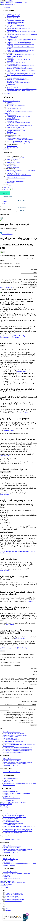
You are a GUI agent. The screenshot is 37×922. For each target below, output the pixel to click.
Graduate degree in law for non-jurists (17, 40)
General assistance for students (15, 129)
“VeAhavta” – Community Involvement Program (20, 139)
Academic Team (11, 165)
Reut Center (10, 132)
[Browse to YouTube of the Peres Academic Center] (13, 896)
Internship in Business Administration (17, 78)
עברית (5, 201)
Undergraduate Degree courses (11, 14)
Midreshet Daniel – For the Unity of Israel (18, 143)
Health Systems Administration (15, 25)
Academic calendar (12, 146)
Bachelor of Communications (15, 27)
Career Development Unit (14, 108)
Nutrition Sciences (12, 23)
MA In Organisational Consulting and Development (17, 762)
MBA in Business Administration (12, 759)
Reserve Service (11, 115)
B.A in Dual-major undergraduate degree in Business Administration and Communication (17, 751)
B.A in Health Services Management (13, 741)
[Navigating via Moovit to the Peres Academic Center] (6, 908)
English (9, 110)
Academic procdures (12, 147)
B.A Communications (9, 743)
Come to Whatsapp (7, 234)
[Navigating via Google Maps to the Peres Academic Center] (7, 910)
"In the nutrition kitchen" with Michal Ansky (19, 59)
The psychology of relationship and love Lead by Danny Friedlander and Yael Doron (20, 66)
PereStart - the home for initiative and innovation (20, 68)
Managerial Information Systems (16, 20)
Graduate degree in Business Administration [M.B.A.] (21, 39)
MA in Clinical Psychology (10, 765)
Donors (9, 185)
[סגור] (2, 252)
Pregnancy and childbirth (13, 119)
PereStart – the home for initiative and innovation (16, 793)
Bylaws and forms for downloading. (17, 105)
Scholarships (10, 104)
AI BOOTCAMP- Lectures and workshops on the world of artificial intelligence (20, 55)
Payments (9, 102)
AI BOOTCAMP (8, 780)
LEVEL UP (10, 58)
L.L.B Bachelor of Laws (10, 738)
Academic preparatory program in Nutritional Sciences (21, 89)
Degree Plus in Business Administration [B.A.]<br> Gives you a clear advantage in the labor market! (21, 74)
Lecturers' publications (13, 167)
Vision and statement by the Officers (17, 158)
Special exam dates (12, 121)
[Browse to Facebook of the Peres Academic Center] (13, 898)
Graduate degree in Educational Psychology (19, 42)
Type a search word (5, 209)
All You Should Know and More (16, 178)
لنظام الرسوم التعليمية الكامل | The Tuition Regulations (15, 648)
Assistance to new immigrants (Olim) (17, 138)
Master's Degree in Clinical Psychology (17, 51)
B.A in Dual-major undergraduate (12, 832)
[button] (5, 193)
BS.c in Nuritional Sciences (10, 736)
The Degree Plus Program (10, 778)
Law (8, 19)
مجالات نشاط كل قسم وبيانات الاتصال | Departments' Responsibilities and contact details (15, 336)
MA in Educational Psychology (11, 760)
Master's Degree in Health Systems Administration (20, 50)
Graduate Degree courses (10, 37)
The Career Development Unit (15, 181)
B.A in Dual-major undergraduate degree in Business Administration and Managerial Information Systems (17, 748)
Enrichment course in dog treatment (16, 62)
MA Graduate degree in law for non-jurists (15, 763)
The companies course (13, 64)
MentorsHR (10, 61)
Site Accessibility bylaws (13, 162)
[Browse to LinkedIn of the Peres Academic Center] (12, 893)
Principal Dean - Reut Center (11, 113)
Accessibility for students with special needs (19, 141)
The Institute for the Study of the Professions (19, 175)
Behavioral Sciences (12, 17)
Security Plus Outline (12, 133)
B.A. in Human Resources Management (14, 733)
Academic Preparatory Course (11, 772)
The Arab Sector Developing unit (16, 130)
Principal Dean (9, 287)
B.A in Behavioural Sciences (11, 739)
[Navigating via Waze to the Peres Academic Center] (5, 907)
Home (1, 287)
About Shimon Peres (12, 159)
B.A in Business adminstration (11, 732)
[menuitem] (20, 49)
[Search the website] (0, 206)
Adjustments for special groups (15, 127)
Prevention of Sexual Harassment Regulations (19, 125)
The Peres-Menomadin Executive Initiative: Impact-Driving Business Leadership (21, 71)
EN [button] (1, 198)
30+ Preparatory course (13, 87)
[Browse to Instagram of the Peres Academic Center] (13, 899)
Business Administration (13, 16)
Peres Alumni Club (12, 182)
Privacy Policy (4, 807)
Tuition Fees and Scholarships (11, 101)
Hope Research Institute (13, 173)
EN (4, 203)
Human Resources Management (15, 22)
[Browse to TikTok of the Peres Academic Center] (12, 901)
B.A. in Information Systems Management (14, 735)
